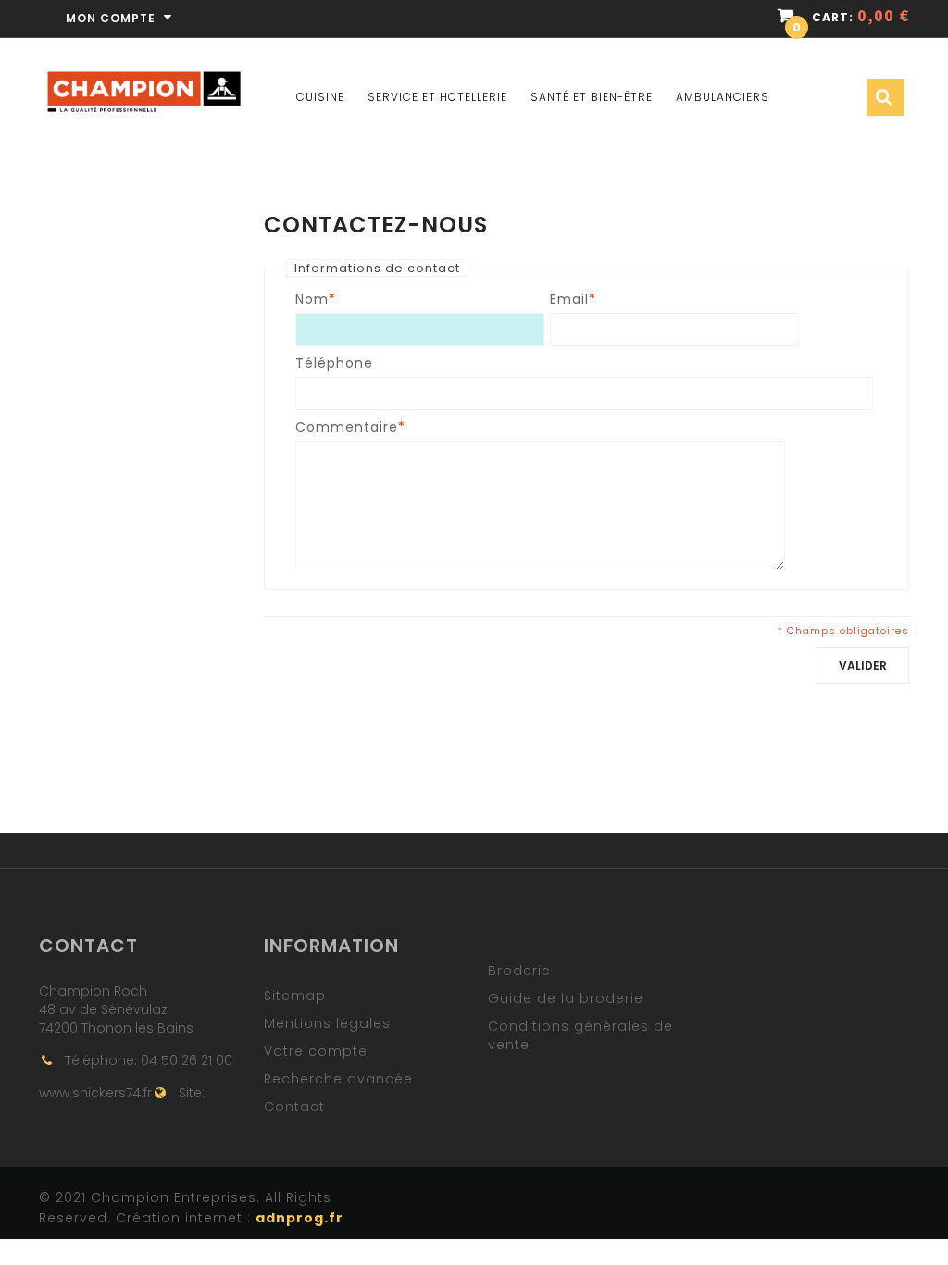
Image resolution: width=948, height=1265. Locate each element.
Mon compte (112, 18)
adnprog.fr (299, 1218)
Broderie (519, 970)
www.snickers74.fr (95, 1092)
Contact (294, 1106)
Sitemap (295, 995)
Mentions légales (327, 1023)
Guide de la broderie (565, 998)
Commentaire (346, 427)
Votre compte (316, 1051)
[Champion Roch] (144, 75)
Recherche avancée (338, 1079)
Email (569, 299)
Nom (312, 299)
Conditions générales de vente (580, 1035)
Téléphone (334, 363)
